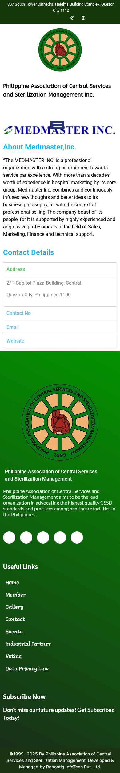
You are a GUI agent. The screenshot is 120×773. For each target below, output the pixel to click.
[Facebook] (40, 17)
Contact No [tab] (18, 313)
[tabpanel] (60, 291)
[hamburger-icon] (57, 125)
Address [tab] (15, 269)
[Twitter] (50, 17)
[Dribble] (72, 17)
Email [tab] (12, 327)
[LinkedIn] (61, 17)
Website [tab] (15, 341)
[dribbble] (60, 537)
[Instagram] (83, 17)
